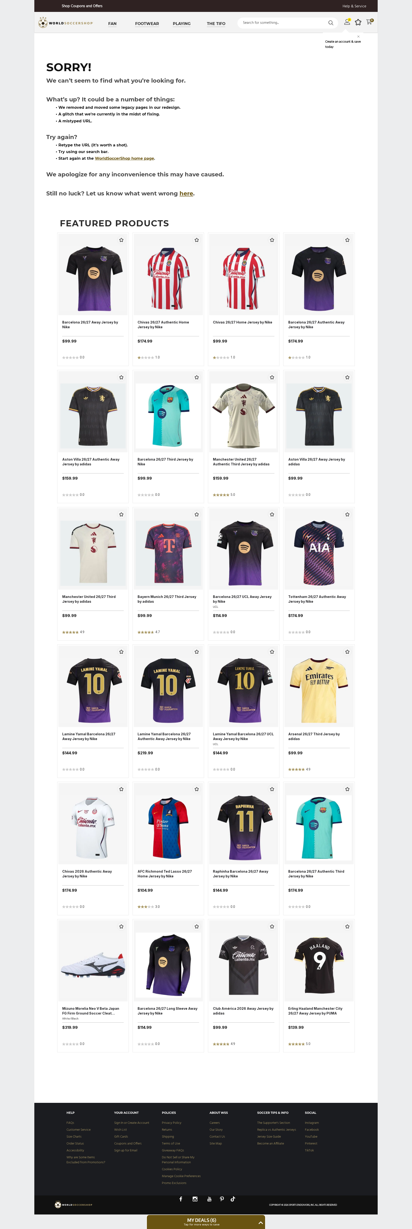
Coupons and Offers (128, 1143)
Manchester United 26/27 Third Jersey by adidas (89, 599)
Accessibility (75, 1150)
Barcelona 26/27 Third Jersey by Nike (165, 461)
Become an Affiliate (270, 1143)
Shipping (168, 1136)
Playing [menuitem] (182, 23)
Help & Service (354, 7)
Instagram (312, 1123)
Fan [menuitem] (112, 23)
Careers (215, 1123)
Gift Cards (121, 1136)
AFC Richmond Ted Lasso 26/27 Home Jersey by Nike (165, 873)
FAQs (70, 1123)
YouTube (311, 1136)
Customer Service (79, 1130)
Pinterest (311, 1143)
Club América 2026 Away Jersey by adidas (243, 1010)
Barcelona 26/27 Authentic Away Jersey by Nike (316, 324)
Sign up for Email (125, 1150)
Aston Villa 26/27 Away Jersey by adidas (316, 461)
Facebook (312, 1130)
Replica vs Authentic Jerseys (276, 1130)
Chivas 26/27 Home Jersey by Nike (242, 322)
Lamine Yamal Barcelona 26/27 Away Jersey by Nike (88, 736)
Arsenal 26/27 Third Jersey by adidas (314, 736)
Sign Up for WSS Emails (82, 6)
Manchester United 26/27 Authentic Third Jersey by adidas (241, 461)
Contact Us (217, 1136)
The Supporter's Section (273, 1123)
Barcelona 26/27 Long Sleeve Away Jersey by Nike (167, 1010)
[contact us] (73, 1207)
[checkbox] (121, 240)
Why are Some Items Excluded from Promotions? (86, 1160)
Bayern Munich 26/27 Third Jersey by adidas (167, 599)
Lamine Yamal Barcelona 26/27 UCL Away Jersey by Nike (243, 736)
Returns (167, 1130)
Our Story (216, 1130)
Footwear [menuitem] (147, 23)
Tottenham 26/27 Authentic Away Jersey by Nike (317, 599)
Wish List (120, 1130)
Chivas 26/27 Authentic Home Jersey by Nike (163, 324)
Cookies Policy (172, 1169)
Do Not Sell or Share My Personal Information (178, 1160)
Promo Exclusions (174, 1183)
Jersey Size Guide (269, 1136)
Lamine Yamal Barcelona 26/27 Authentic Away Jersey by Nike (164, 736)
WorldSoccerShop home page (124, 158)
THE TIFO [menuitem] (216, 23)
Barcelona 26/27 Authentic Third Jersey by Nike (316, 873)
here (186, 193)
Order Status (75, 1143)
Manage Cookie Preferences (181, 1176)
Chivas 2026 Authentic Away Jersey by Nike (87, 873)
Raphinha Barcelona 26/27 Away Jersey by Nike (240, 873)
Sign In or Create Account (131, 1123)
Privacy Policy (171, 1123)
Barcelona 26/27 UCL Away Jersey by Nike (242, 599)
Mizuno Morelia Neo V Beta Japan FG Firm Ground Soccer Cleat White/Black (90, 1011)
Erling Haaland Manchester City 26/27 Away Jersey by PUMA (315, 1010)
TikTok (309, 1150)
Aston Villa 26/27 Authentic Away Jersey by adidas (90, 461)
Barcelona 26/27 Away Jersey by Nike (90, 324)
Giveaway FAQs (173, 1150)
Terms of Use (171, 1143)
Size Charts (74, 1136)
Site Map (216, 1143)
